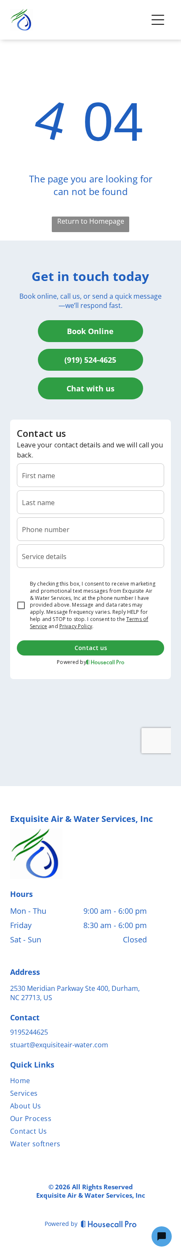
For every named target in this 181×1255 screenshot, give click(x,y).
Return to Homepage (90, 221)
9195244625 (29, 1032)
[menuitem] (78, 1082)
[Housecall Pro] (109, 1224)
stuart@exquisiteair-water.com (59, 1044)
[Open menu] (158, 19)
